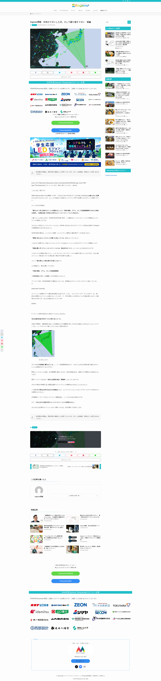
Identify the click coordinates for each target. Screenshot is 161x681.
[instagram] (127, 1)
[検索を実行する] (129, 22)
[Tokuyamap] (80, 5)
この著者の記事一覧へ (74, 495)
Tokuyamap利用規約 (87, 675)
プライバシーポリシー (74, 675)
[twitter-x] (125, 1)
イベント (34, 24)
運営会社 (95, 675)
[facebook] (123, 1)
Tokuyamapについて (62, 675)
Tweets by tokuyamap (111, 175)
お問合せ (101, 675)
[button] (35, 72)
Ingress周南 (39, 496)
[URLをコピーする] (2, 350)
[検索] (130, 1)
